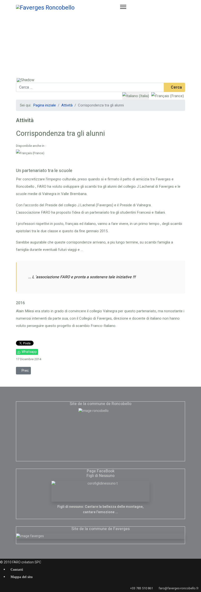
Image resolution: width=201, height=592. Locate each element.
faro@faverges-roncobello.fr (179, 588)
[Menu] (123, 11)
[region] (100, 48)
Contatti (17, 569)
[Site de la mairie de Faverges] (100, 536)
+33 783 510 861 (141, 588)
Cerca (176, 87)
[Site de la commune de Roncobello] (100, 432)
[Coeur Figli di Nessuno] (100, 491)
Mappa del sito (22, 577)
